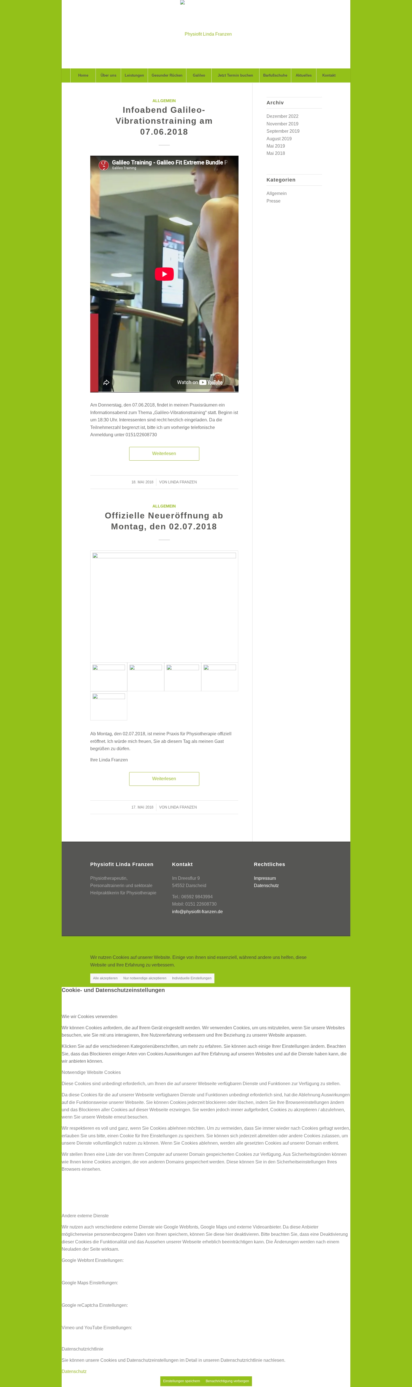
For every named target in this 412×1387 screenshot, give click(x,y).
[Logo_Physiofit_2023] (206, 34)
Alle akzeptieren (105, 978)
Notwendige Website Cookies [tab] (91, 1072)
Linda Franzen (182, 482)
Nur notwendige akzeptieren (144, 978)
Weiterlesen (164, 453)
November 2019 (282, 123)
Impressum (265, 878)
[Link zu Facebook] (301, 943)
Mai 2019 (276, 146)
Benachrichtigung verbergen (227, 1381)
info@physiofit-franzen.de (197, 911)
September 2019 (283, 131)
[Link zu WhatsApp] (309, 943)
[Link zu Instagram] (318, 943)
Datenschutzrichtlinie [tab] (82, 1349)
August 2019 (279, 138)
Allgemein (164, 100)
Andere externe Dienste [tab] (85, 1215)
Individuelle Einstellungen (192, 978)
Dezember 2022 (282, 116)
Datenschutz (266, 885)
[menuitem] (83, 75)
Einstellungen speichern (181, 1381)
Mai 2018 (276, 153)
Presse (274, 201)
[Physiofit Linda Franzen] (164, 606)
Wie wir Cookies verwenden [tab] (89, 1016)
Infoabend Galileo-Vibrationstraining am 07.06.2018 (164, 120)
